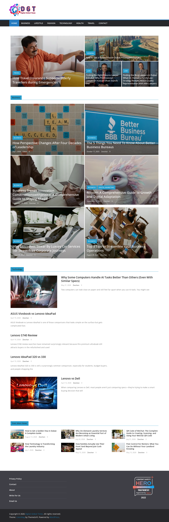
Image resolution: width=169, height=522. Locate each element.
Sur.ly (148, 493)
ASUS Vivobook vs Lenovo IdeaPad (33, 313)
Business (25, 23)
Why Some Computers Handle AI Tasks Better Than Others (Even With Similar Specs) (107, 279)
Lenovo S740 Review (24, 335)
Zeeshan (104, 151)
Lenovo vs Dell (70, 378)
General (90, 53)
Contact (103, 23)
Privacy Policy (15, 478)
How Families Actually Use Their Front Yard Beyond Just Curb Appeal (90, 446)
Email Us (13, 501)
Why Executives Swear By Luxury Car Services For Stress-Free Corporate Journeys (46, 248)
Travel (91, 23)
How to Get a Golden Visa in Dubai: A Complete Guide (112, 57)
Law (88, 71)
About (12, 490)
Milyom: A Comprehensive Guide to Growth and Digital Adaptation (119, 194)
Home (14, 23)
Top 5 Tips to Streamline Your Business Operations (116, 248)
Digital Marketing (106, 187)
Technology (66, 23)
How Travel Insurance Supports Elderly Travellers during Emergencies (42, 80)
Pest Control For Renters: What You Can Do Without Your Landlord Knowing (142, 446)
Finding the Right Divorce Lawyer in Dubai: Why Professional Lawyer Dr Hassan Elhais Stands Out (102, 79)
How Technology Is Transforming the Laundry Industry (40, 445)
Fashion (51, 23)
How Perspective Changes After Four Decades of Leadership (47, 145)
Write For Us (14, 495)
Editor (25, 151)
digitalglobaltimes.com (143, 487)
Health (80, 23)
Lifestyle (38, 23)
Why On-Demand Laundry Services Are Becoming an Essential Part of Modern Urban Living (91, 433)
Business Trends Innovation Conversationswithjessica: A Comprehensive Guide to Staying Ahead (46, 194)
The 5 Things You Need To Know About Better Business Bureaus (121, 145)
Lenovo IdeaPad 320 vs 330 (28, 357)
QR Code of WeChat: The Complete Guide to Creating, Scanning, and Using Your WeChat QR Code (142, 433)
